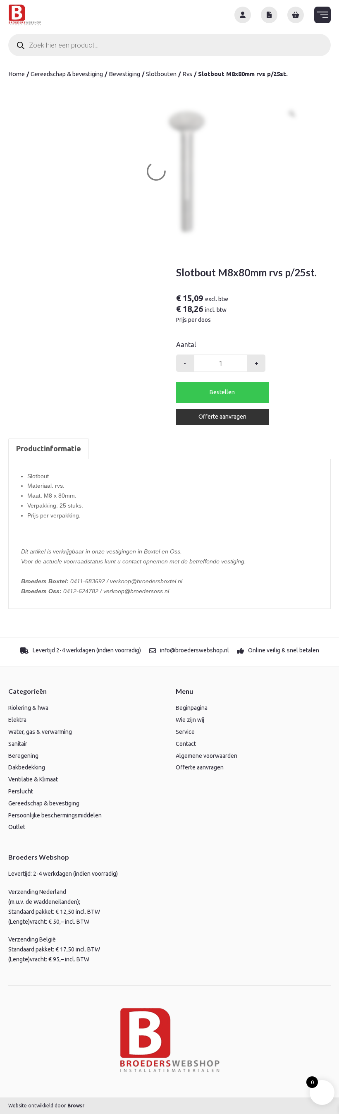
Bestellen (222, 392)
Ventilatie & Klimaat (33, 779)
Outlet (16, 827)
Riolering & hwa (28, 707)
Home (16, 73)
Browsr (75, 1105)
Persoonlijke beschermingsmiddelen (55, 815)
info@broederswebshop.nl (194, 650)
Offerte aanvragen (222, 416)
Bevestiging (124, 73)
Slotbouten (161, 73)
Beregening (23, 755)
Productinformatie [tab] (48, 448)
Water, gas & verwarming (40, 731)
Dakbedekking (26, 767)
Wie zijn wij (190, 719)
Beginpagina (192, 707)
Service (185, 731)
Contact (186, 743)
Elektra (17, 719)
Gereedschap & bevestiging (67, 73)
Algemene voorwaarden (206, 755)
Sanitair (17, 743)
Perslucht (20, 791)
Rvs (187, 73)
